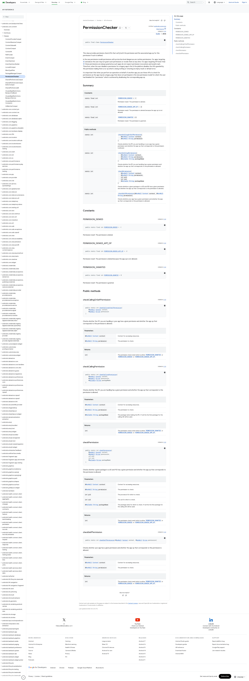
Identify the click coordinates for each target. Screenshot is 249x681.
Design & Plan (39, 2)
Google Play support (218, 647)
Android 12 (142, 657)
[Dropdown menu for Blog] (88, 2)
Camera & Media (70, 650)
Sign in (244, 2)
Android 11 (142, 660)
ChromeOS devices (108, 647)
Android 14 (142, 650)
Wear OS (105, 644)
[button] (12, 23)
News (30, 654)
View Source (160, 29)
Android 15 (142, 647)
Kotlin (158, 34)
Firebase (71, 668)
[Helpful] (161, 20)
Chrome (61, 668)
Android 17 (142, 641)
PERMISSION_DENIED (125, 98)
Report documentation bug (220, 644)
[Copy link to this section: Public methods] (102, 291)
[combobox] (196, 2)
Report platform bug (218, 641)
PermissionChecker (107, 42)
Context (131, 137)
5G (66, 657)
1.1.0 (165, 31)
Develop (54, 2)
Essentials (23, 2)
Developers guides (181, 644)
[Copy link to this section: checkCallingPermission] (106, 367)
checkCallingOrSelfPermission (129, 135)
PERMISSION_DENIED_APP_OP (128, 107)
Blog (84, 2)
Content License (133, 603)
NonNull (125, 137)
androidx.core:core (160, 26)
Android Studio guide (182, 641)
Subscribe (225, 676)
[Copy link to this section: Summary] (95, 86)
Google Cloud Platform (84, 668)
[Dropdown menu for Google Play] (75, 2)
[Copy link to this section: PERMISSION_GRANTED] (107, 267)
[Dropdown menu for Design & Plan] (46, 2)
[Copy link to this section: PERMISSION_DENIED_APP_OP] (113, 243)
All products (100, 668)
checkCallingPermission (127, 153)
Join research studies (218, 650)
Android (31, 641)
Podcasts (31, 660)
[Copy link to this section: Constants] (96, 211)
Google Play (69, 2)
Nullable (125, 159)
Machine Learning (70, 644)
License (37, 676)
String (130, 139)
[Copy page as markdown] (126, 28)
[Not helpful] (164, 20)
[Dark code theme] (165, 40)
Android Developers (88, 20)
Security (31, 647)
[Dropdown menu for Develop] (60, 2)
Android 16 (142, 644)
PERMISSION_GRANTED (125, 117)
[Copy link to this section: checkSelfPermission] (104, 532)
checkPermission (124, 171)
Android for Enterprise (35, 644)
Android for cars (107, 650)
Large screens (106, 641)
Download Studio (180, 650)
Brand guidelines (47, 676)
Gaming (67, 641)
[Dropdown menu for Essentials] (30, 2)
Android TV (105, 654)
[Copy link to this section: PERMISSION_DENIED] (105, 219)
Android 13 (142, 654)
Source (30, 650)
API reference (8, 10)
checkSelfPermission (126, 193)
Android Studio (234, 2)
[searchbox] (13, 16)
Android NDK (179, 654)
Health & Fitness (70, 647)
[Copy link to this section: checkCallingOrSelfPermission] (112, 300)
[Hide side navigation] (23, 677)
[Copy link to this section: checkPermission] (100, 442)
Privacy (67, 654)
